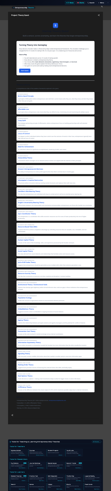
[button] (99, 15)
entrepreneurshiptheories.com (57, 400)
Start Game (24, 70)
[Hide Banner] (108, 2)
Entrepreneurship (24, 7)
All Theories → (96, 441)
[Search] (102, 7)
